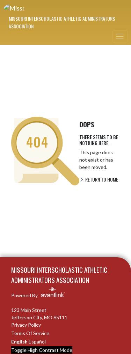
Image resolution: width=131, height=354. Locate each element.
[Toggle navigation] (119, 36)
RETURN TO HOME (101, 179)
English (19, 342)
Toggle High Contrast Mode (41, 350)
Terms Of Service (30, 333)
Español (37, 342)
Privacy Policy (26, 325)
